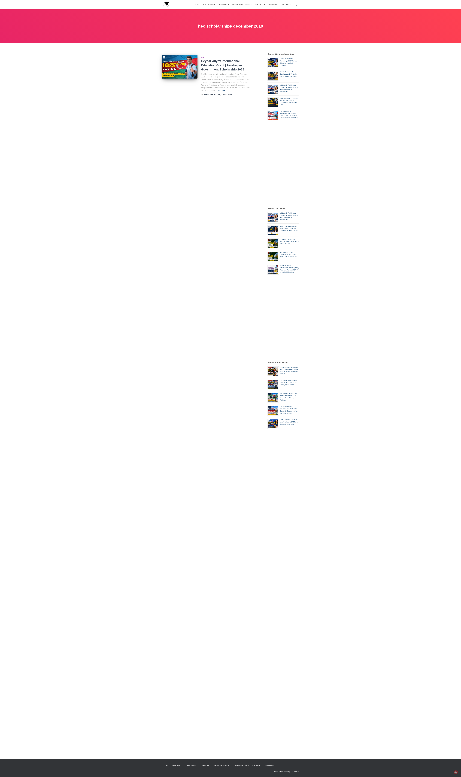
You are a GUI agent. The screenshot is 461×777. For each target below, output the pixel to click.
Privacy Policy (269, 766)
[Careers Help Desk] (166, 4)
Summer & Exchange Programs (247, 766)
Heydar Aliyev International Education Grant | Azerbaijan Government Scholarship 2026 (222, 65)
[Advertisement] (283, 164)
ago (226, 94)
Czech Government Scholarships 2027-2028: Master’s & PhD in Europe (288, 74)
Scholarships (208, 4)
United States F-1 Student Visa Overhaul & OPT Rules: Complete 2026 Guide (289, 422)
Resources (259, 4)
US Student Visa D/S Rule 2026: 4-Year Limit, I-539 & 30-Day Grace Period (288, 383)
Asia (202, 57)
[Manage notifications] (456, 772)
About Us (285, 4)
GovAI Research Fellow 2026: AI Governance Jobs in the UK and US (289, 241)
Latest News (273, 4)
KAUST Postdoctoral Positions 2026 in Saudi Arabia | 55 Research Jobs (288, 255)
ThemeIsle (295, 772)
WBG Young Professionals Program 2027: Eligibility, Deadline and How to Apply (289, 228)
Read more (221, 90)
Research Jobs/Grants (241, 4)
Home (197, 4)
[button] (214, 4)
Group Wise (223, 4)
